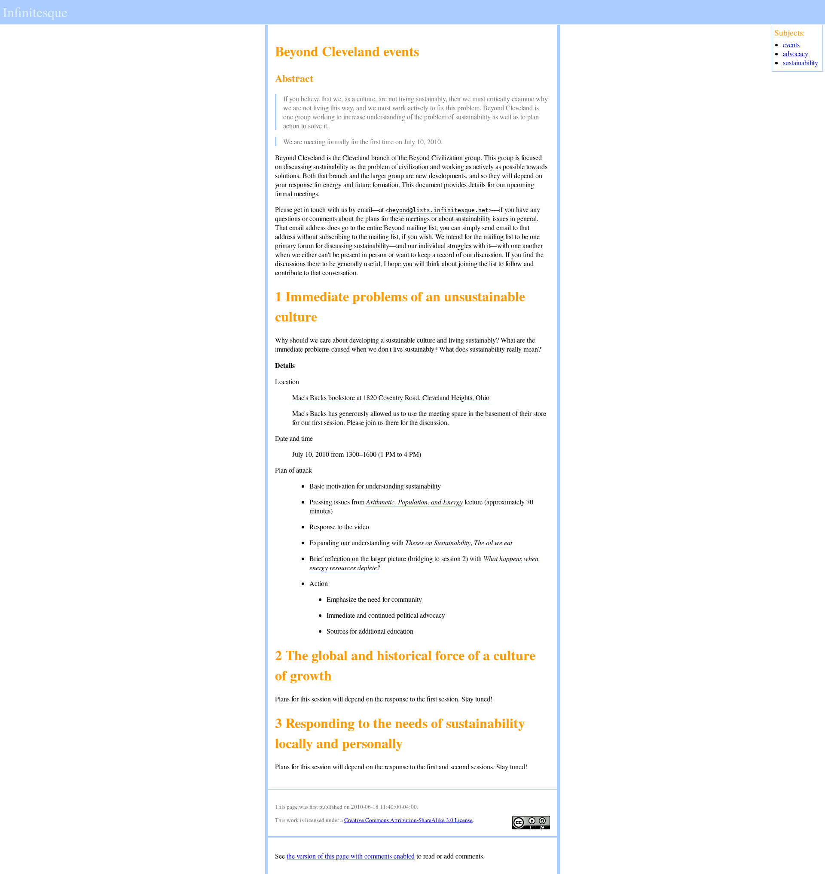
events (791, 44)
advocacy (795, 53)
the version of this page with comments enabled (351, 855)
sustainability (800, 62)
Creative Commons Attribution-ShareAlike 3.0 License (408, 820)
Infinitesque (35, 12)
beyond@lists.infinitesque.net (439, 210)
